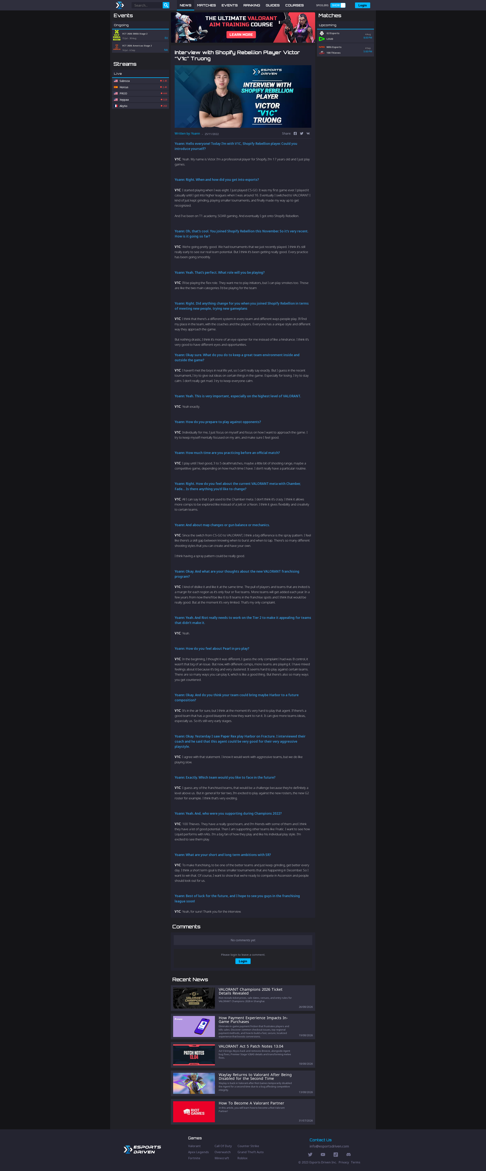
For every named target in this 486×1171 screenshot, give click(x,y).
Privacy (344, 1162)
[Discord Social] (336, 1155)
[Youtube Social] (323, 1155)
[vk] (308, 134)
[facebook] (295, 134)
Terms (355, 1162)
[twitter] (301, 134)
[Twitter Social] (310, 1155)
